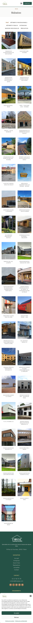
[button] (30, 596)
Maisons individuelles (12, 28)
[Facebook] (10, 585)
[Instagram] (13, 585)
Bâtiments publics (12, 25)
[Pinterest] (16, 585)
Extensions (23, 25)
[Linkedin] (19, 585)
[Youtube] (22, 585)
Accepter (16, 613)
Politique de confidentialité (21, 621)
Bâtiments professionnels (18, 22)
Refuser (16, 617)
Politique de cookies (9, 621)
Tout (7, 22)
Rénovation (24, 28)
